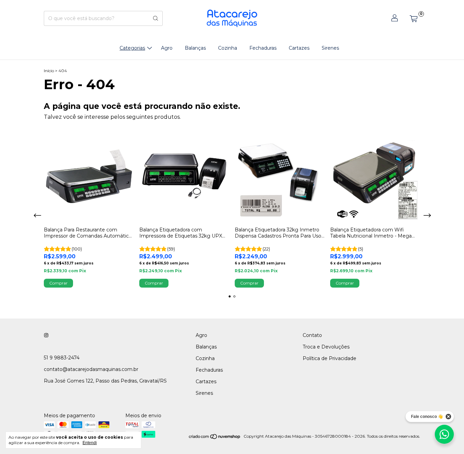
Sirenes (330, 48)
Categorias (132, 48)
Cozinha (227, 48)
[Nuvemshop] (215, 437)
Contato (312, 335)
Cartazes (299, 48)
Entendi (90, 442)
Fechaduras (262, 48)
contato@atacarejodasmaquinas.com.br (91, 369)
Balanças (195, 48)
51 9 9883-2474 (61, 358)
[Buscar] (155, 18)
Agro (167, 48)
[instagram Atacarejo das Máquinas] (46, 335)
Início (49, 70)
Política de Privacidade (329, 358)
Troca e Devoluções (326, 347)
